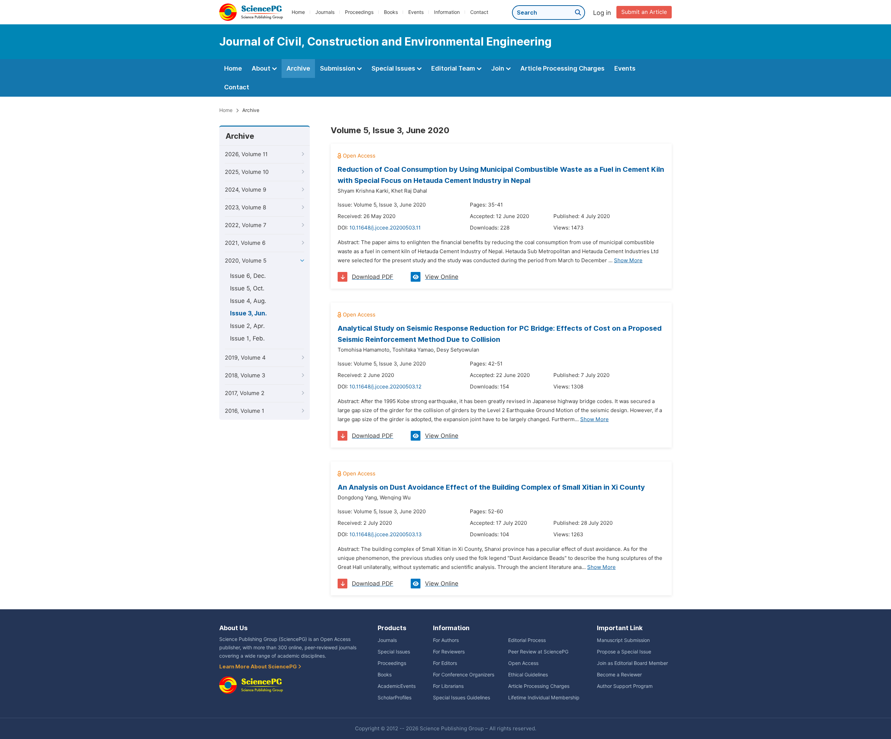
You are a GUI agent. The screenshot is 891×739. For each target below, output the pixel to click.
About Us (233, 628)
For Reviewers (449, 651)
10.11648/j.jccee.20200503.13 (385, 534)
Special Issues (394, 68)
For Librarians (448, 686)
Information (447, 12)
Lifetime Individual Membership (543, 697)
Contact (479, 12)
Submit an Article (644, 12)
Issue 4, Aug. (248, 300)
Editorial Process (527, 640)
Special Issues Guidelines (461, 697)
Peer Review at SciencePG (538, 651)
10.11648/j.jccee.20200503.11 (385, 228)
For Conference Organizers (463, 674)
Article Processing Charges (562, 68)
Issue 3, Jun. (248, 313)
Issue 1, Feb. (247, 338)
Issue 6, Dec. (248, 275)
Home (298, 12)
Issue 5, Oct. (247, 288)
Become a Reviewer (619, 674)
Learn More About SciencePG (258, 667)
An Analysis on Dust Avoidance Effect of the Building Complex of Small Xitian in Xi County (491, 487)
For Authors (446, 640)
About (262, 68)
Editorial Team (453, 68)
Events (416, 12)
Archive (298, 68)
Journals (324, 12)
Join (498, 68)
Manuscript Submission (623, 640)
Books (391, 12)
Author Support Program (625, 686)
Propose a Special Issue (624, 651)
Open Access (523, 663)
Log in (602, 12)
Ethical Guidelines (528, 674)
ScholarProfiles (394, 697)
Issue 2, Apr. (247, 325)
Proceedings (359, 12)
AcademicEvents (397, 686)
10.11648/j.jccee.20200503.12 (385, 387)
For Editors (445, 663)
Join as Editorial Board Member (632, 663)
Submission (338, 68)
